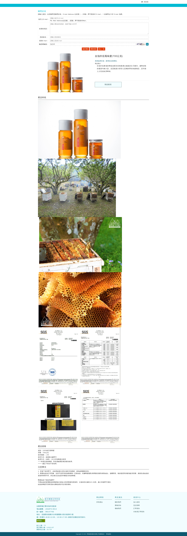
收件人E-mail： (43, 20)
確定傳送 (85, 49)
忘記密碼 (136, 505)
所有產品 (99, 502)
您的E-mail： (44, 41)
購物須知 (118, 505)
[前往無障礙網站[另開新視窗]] (41, 520)
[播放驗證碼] (147, 44)
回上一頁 (101, 49)
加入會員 (136, 502)
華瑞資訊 (108, 534)
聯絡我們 (118, 508)
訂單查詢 (136, 508)
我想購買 (108, 85)
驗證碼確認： (44, 44)
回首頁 (145, 2)
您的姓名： (44, 37)
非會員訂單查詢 (138, 512)
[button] (141, 44)
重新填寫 (93, 49)
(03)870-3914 (51, 509)
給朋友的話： (44, 29)
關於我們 (118, 502)
